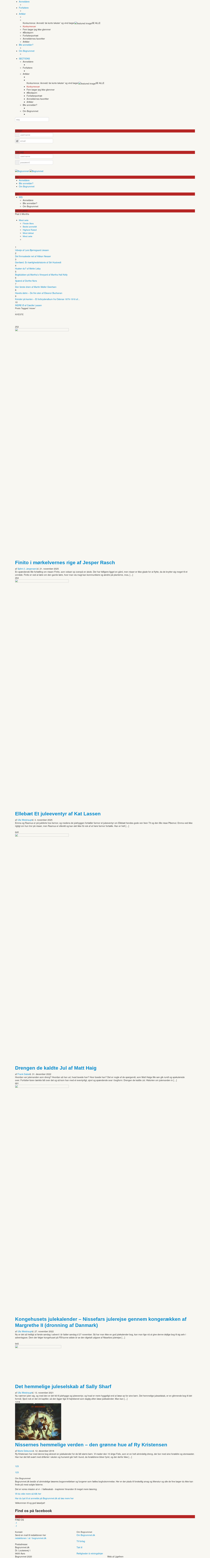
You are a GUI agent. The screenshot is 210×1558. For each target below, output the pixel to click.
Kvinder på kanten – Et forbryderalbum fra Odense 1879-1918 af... (47, 299)
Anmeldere (24, 1)
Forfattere (24, 7)
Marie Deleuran (25, 1450)
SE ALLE (96, 23)
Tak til (79, 1547)
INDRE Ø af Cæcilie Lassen (28, 305)
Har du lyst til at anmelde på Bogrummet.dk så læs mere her (44, 1498)
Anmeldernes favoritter (34, 38)
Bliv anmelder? (26, 44)
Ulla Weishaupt (25, 819)
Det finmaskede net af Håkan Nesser (33, 256)
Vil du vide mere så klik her (28, 1493)
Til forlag (81, 1541)
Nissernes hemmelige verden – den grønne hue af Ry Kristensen (91, 1444)
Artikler (22, 13)
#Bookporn (28, 32)
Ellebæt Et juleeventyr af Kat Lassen (58, 813)
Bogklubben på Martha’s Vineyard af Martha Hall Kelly (41, 274)
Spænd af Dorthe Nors (26, 280)
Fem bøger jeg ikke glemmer (37, 29)
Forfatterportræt (30, 35)
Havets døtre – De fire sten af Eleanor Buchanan (38, 293)
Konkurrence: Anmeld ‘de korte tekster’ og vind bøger (49, 23)
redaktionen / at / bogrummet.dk (30, 1538)
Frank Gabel (24, 1074)
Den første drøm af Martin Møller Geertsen (35, 286)
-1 (16, 1522)
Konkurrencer (29, 26)
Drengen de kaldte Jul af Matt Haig (56, 1068)
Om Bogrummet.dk (86, 1535)
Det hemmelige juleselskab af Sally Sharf (63, 1386)
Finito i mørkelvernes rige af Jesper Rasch (65, 562)
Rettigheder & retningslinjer (90, 1553)
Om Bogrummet (26, 50)
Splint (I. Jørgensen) (27, 568)
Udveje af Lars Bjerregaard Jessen (32, 250)
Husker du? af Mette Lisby (28, 268)
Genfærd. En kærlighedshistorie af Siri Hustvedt (38, 262)
